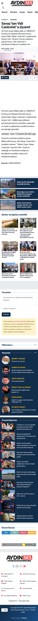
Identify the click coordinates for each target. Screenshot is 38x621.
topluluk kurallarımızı (20, 321)
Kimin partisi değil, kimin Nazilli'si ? (21, 391)
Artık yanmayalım (18, 381)
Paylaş (6, 77)
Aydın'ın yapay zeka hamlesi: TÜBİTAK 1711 (22, 401)
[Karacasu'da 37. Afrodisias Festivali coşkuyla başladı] (10, 267)
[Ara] (3, 8)
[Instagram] (20, 566)
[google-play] (24, 601)
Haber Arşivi (26, 595)
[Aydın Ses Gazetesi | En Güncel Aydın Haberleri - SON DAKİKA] (21, 3)
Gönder (6, 314)
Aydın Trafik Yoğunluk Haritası (28, 582)
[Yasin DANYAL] (6, 400)
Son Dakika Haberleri (10, 595)
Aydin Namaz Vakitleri (7, 582)
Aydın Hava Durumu (29, 574)
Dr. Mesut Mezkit (18, 407)
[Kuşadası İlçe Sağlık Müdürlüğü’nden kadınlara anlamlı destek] (10, 246)
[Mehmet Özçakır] (6, 360)
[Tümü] (35, 345)
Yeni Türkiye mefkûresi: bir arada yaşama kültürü (24, 411)
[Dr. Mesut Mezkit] (6, 410)
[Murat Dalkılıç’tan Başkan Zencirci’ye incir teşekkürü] (28, 267)
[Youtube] (24, 566)
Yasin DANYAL (17, 397)
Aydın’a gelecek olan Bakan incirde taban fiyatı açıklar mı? (23, 371)
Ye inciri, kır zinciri (18, 361)
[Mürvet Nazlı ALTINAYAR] (6, 390)
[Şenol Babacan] (6, 380)
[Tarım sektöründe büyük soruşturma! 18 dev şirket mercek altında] (10, 223)
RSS (5, 610)
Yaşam (29, 12)
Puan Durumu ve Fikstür (7, 589)
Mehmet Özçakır (18, 358)
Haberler (4, 19)
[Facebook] (13, 566)
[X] (17, 566)
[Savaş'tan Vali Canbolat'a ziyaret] (19, 64)
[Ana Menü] (2, 3)
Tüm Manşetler (27, 588)
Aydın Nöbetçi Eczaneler (7, 575)
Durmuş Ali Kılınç (18, 367)
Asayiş (22, 12)
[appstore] (13, 601)
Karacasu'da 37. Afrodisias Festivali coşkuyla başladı (9, 275)
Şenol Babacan (18, 378)
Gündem (13, 12)
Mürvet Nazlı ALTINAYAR (21, 387)
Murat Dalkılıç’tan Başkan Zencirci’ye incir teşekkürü (26, 275)
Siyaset (5, 12)
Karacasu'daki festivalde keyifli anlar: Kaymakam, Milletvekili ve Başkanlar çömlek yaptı (28, 256)
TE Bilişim (24, 618)
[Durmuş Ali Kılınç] (6, 370)
